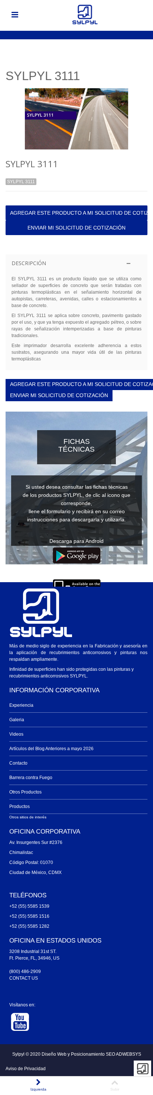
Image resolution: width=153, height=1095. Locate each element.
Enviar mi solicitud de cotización (76, 228)
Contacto (18, 763)
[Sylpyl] (85, 14)
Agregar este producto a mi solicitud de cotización (78, 213)
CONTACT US (23, 978)
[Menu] (15, 15)
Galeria (16, 719)
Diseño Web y (56, 1054)
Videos (16, 734)
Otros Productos (25, 792)
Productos (19, 806)
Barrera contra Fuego (30, 777)
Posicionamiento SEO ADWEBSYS (106, 1054)
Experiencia (21, 705)
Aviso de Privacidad (26, 1068)
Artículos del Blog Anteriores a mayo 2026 (51, 748)
